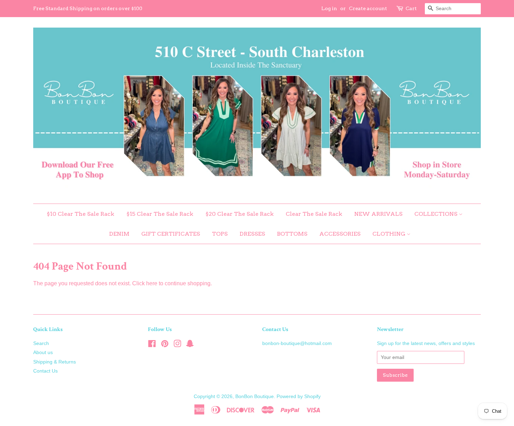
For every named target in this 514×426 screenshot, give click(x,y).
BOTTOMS (292, 233)
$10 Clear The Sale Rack (80, 214)
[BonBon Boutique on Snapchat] (190, 345)
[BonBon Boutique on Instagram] (177, 345)
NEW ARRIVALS (378, 214)
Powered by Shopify (299, 396)
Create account (368, 8)
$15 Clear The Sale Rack (159, 214)
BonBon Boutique (254, 396)
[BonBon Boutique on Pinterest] (165, 345)
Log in (329, 8)
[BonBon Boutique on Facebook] (152, 345)
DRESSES (252, 233)
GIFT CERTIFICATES (170, 233)
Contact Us (45, 371)
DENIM (119, 233)
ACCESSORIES (339, 233)
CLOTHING (389, 233)
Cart (411, 8)
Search (41, 343)
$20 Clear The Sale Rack (239, 214)
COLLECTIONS (436, 214)
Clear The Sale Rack (314, 214)
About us (43, 352)
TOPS (220, 233)
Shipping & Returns (54, 362)
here (151, 283)
